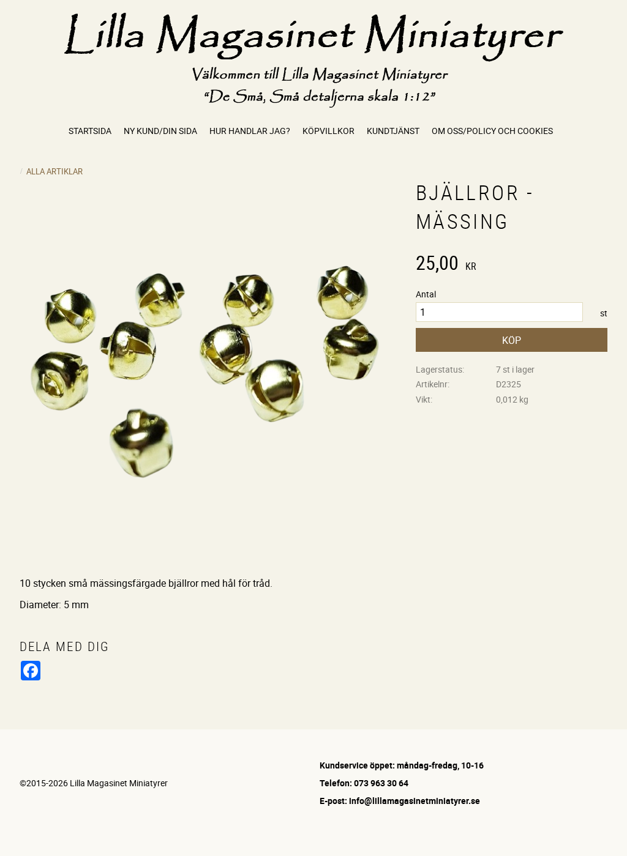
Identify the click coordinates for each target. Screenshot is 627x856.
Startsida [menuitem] (90, 130)
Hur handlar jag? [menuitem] (249, 130)
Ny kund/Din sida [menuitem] (160, 130)
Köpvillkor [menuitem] (328, 130)
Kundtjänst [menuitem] (393, 130)
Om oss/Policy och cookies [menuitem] (492, 130)
